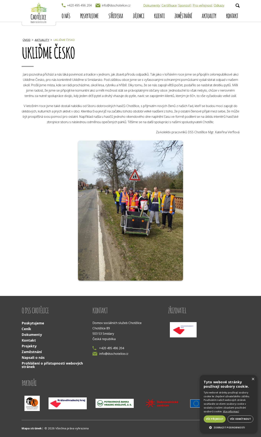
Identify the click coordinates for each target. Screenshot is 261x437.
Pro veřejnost (202, 5)
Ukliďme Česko (64, 40)
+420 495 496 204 (111, 348)
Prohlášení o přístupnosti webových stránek (52, 365)
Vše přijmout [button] (215, 419)
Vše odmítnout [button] (240, 419)
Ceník (26, 329)
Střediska (115, 16)
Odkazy (219, 5)
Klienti (159, 16)
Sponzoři (184, 5)
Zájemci (138, 16)
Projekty (29, 346)
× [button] (252, 379)
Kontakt (232, 16)
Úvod (26, 40)
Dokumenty (151, 5)
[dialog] (228, 404)
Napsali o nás (33, 357)
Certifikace (169, 5)
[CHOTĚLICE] (39, 13)
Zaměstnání (183, 16)
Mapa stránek (32, 428)
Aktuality (209, 16)
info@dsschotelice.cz (113, 354)
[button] (228, 427)
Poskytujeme (89, 16)
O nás (66, 16)
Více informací (231, 411)
